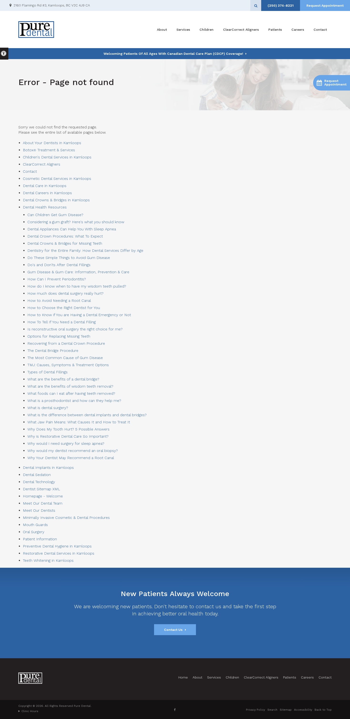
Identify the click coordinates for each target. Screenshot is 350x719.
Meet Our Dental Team (42, 503)
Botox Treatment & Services (49, 150)
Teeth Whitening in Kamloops (48, 560)
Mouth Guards (35, 524)
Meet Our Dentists (39, 510)
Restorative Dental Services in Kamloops (58, 553)
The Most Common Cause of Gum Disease (65, 357)
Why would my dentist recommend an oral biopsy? (72, 450)
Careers (297, 29)
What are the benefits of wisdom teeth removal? (70, 386)
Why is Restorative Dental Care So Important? (68, 436)
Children (207, 29)
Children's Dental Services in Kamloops (57, 157)
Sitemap (286, 709)
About (162, 29)
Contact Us (173, 630)
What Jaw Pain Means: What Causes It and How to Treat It (78, 422)
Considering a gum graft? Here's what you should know (75, 222)
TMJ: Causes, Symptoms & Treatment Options (68, 365)
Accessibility (303, 709)
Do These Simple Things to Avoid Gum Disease (68, 257)
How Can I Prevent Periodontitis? (56, 279)
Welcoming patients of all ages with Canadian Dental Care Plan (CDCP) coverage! (173, 54)
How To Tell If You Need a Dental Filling (61, 322)
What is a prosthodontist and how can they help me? (74, 400)
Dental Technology (39, 482)
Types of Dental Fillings (47, 372)
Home (183, 677)
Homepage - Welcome (43, 496)
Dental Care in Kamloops (44, 185)
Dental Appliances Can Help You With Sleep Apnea (71, 229)
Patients (275, 29)
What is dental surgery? (47, 407)
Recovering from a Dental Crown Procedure (66, 343)
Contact (320, 29)
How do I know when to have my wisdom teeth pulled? (76, 286)
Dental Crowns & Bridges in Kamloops (56, 200)
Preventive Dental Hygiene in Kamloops (57, 546)
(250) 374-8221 (281, 5)
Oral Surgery (33, 532)
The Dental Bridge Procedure (52, 350)
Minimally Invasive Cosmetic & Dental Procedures (66, 517)
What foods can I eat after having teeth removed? (71, 393)
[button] (331, 83)
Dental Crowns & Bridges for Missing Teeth (64, 243)
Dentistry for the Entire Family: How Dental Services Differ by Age (85, 250)
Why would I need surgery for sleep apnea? (65, 443)
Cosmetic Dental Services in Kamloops (57, 178)
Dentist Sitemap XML (41, 489)
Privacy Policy (255, 709)
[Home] (36, 29)
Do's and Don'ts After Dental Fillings (58, 265)
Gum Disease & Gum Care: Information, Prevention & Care (78, 272)
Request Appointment (325, 5)
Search (272, 709)
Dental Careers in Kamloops (47, 193)
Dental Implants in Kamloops (48, 467)
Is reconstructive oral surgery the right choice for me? (75, 329)
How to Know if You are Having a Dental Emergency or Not (79, 315)
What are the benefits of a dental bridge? (63, 379)
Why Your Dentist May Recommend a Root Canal (70, 458)
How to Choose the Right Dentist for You (63, 307)
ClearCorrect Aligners (241, 29)
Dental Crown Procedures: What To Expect (65, 236)
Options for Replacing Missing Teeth (58, 336)
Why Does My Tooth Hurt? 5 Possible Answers (68, 429)
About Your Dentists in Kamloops (52, 143)
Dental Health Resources (45, 207)
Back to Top (323, 709)
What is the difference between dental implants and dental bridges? (87, 415)
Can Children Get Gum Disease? (55, 215)
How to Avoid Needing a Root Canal (59, 300)
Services (183, 29)
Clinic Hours (29, 711)
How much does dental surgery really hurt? (65, 293)
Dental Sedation (37, 474)
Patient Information (40, 539)
